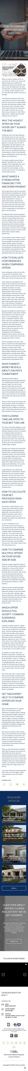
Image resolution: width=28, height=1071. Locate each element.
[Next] (24, 974)
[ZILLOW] (24, 1042)
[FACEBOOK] (3, 1042)
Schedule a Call (6, 780)
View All (14, 888)
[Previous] (3, 974)
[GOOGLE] (14, 1047)
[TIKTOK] (20, 1042)
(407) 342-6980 (9, 1010)
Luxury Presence (14, 1057)
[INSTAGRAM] (7, 1042)
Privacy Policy (20, 1065)
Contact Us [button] (14, 941)
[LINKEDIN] (11, 1042)
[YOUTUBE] (16, 1042)
